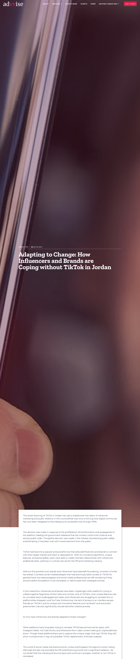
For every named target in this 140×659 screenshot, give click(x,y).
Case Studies (71, 4)
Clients (83, 4)
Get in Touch (130, 4)
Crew (93, 4)
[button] (57, 4)
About (46, 4)
